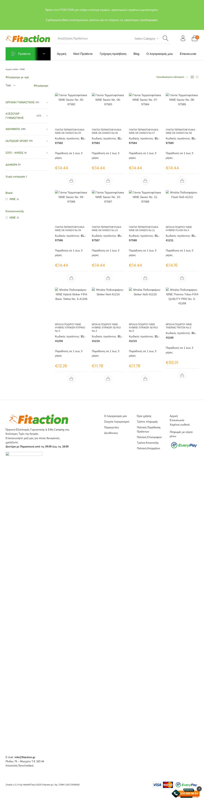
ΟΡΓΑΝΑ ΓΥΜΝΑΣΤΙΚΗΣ (20, 102)
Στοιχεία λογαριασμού (116, 421)
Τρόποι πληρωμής (147, 421)
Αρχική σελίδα (12, 69)
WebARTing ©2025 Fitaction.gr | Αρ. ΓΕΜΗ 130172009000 (51, 784)
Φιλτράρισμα (41, 85)
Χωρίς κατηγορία (15, 176)
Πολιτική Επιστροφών (149, 437)
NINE (13, 199)
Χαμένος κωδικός (180, 424)
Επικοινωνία (177, 420)
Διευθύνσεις (111, 433)
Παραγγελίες (111, 427)
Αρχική (174, 416)
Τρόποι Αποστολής (148, 442)
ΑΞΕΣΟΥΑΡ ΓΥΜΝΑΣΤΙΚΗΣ (15, 115)
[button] (71, 181)
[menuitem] (61, 53)
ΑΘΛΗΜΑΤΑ (13, 129)
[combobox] (146, 38)
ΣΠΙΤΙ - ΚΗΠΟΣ (15, 152)
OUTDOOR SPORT (17, 141)
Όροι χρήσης (144, 416)
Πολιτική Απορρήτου (148, 448)
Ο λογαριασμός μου (115, 416)
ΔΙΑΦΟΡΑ (11, 164)
